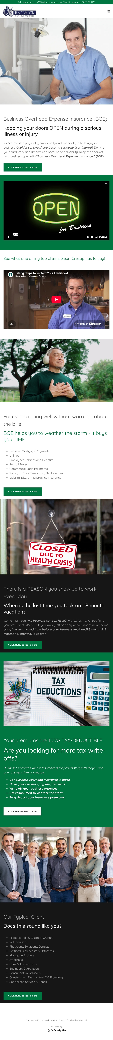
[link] (19, 11)
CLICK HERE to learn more (22, 167)
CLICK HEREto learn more (22, 811)
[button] (109, 11)
